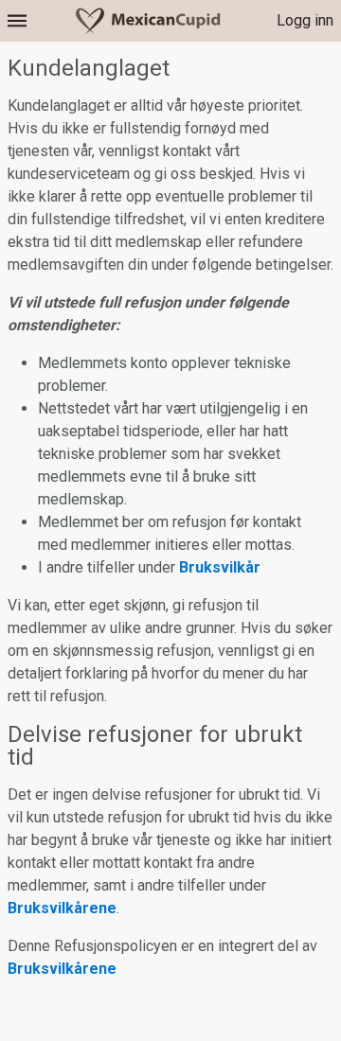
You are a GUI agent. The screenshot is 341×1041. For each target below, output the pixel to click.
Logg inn (305, 20)
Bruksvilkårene (62, 908)
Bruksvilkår (219, 567)
